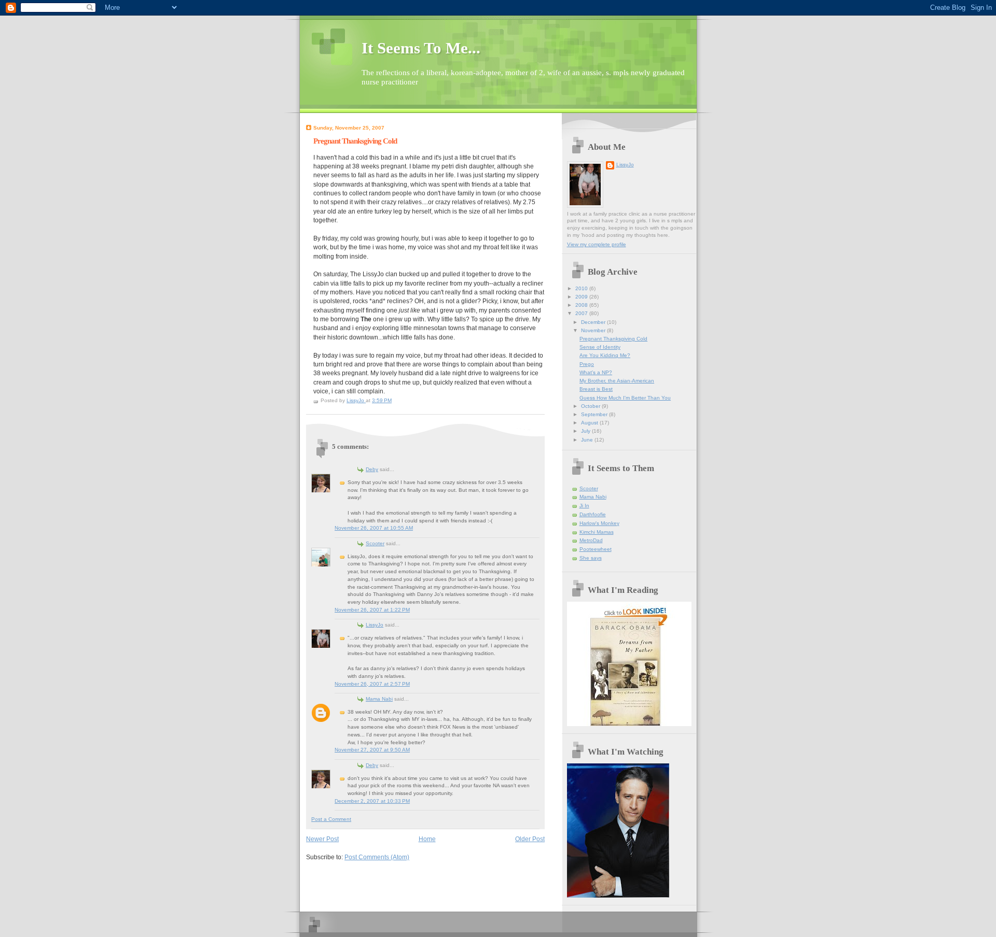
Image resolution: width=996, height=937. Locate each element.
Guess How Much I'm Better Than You (625, 398)
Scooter (375, 543)
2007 (582, 313)
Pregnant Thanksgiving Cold (613, 339)
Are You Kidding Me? (604, 355)
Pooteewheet (595, 549)
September (595, 414)
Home (427, 839)
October (591, 406)
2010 (582, 288)
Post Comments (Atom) (376, 857)
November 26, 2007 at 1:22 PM (372, 610)
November (594, 330)
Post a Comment (331, 819)
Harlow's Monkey (599, 523)
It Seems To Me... (421, 48)
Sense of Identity (599, 347)
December (594, 322)
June (587, 440)
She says (590, 558)
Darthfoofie (592, 514)
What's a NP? (595, 372)
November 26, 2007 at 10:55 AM (374, 528)
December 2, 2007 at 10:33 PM (372, 801)
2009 (582, 297)
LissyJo (374, 625)
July (586, 431)
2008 (582, 305)
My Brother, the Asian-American (616, 381)
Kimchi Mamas (596, 532)
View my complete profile (596, 244)
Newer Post (322, 839)
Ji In (584, 505)
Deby (372, 469)
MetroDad (591, 540)
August (590, 422)
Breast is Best (596, 389)
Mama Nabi (379, 699)
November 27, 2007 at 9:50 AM (372, 750)
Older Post (530, 839)
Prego (586, 364)
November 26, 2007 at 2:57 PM (372, 684)
